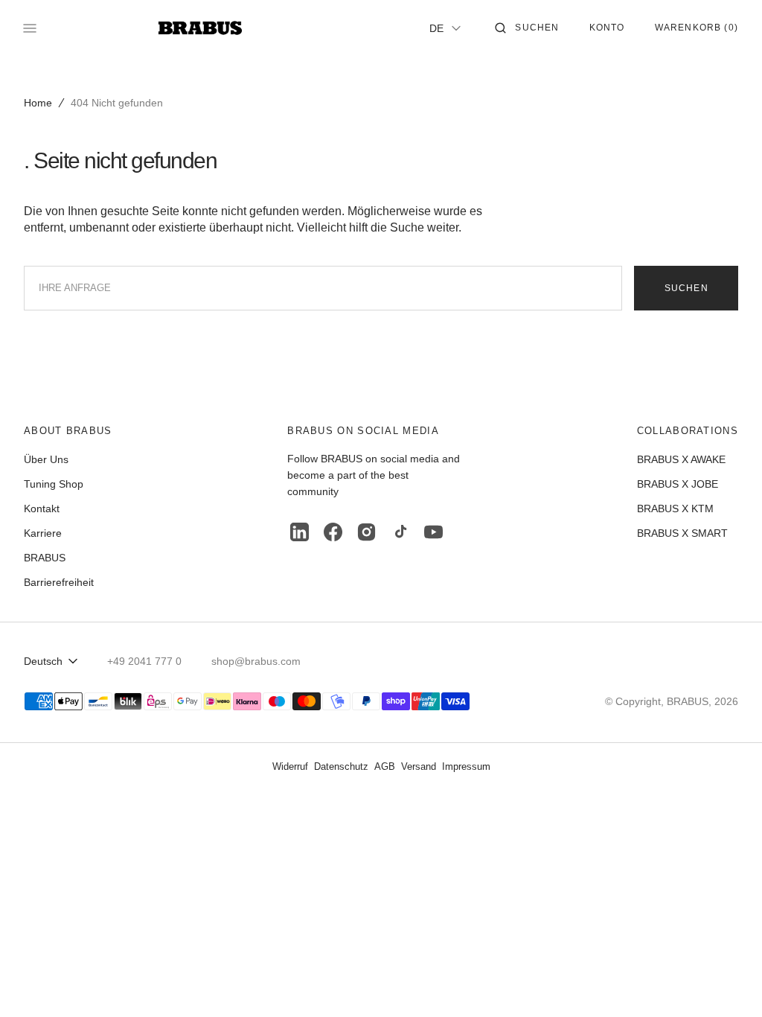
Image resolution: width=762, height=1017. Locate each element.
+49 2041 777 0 (144, 661)
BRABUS (687, 701)
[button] (527, 28)
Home (38, 103)
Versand (418, 766)
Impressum (466, 766)
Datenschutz (341, 766)
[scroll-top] (727, 982)
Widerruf (290, 766)
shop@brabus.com (256, 661)
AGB (384, 766)
